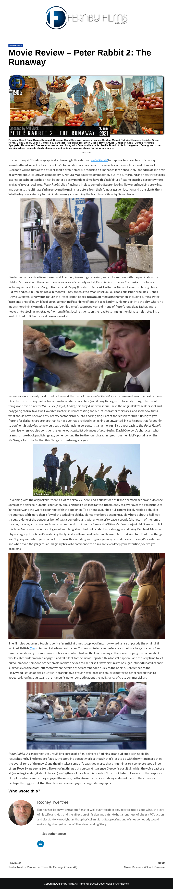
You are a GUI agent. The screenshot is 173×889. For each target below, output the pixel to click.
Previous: (42, 865)
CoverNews (105, 883)
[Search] (165, 40)
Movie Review (15, 46)
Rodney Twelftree (52, 802)
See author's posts (54, 833)
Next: (144, 865)
